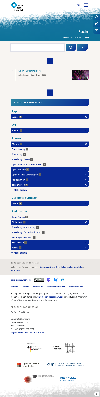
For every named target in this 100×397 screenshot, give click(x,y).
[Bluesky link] (56, 279)
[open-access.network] (17, 6)
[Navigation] (85, 5)
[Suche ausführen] (71, 47)
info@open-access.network (50, 297)
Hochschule (45, 267)
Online (64, 267)
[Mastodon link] (48, 279)
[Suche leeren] (82, 47)
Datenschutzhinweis (55, 286)
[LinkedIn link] (62, 279)
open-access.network (72, 37)
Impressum (37, 286)
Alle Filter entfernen (28, 102)
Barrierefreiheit (76, 286)
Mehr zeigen (20, 189)
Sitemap (25, 286)
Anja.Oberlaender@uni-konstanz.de (27, 332)
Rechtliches (79, 267)
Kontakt (14, 286)
